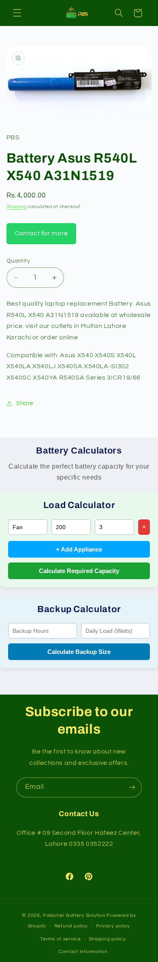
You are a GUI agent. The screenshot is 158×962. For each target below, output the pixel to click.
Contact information (83, 951)
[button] (17, 13)
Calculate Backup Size (79, 651)
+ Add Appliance (79, 549)
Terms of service (60, 939)
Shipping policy (107, 939)
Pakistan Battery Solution (74, 915)
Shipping (16, 206)
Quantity (18, 261)
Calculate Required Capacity (79, 570)
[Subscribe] (132, 787)
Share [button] (24, 403)
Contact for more (41, 233)
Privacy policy (113, 926)
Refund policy (71, 926)
